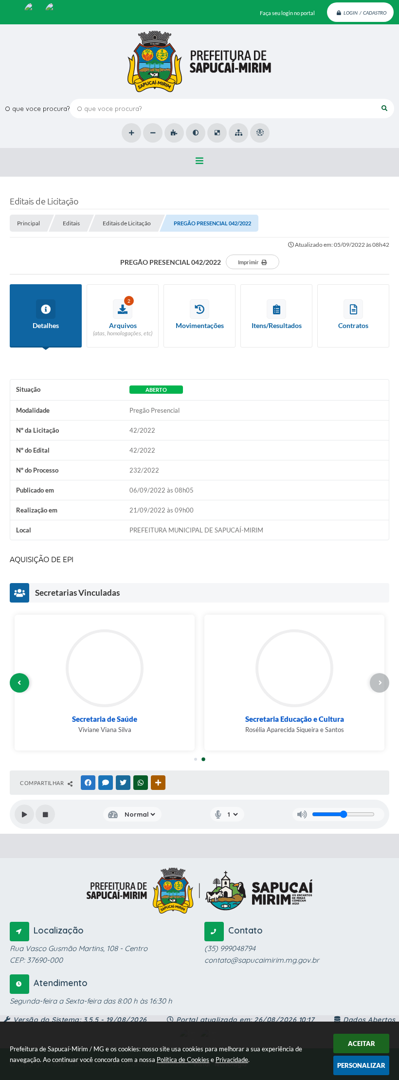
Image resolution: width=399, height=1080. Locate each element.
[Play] (24, 814)
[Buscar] (384, 108)
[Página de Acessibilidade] (260, 133)
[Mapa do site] (238, 133)
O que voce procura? (37, 108)
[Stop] (45, 814)
